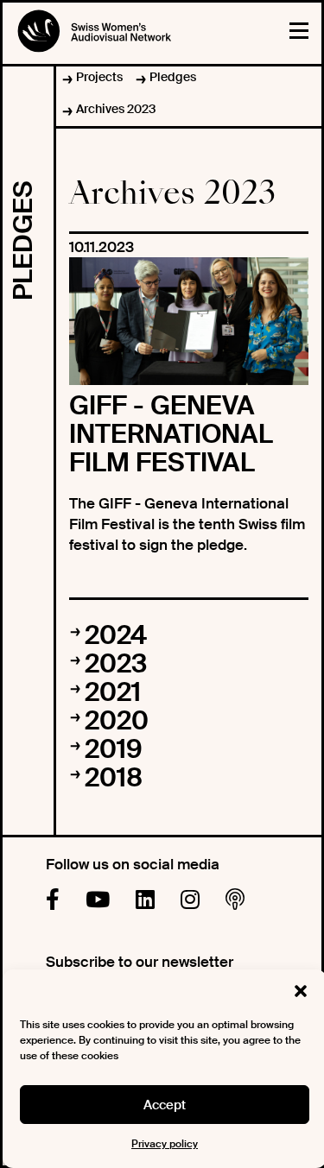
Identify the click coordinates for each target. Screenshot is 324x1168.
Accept (164, 1105)
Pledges (172, 77)
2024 (116, 635)
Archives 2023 (116, 109)
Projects (99, 77)
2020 (117, 720)
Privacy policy (164, 1144)
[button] (300, 991)
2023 (116, 663)
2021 (113, 692)
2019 (114, 749)
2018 (114, 777)
